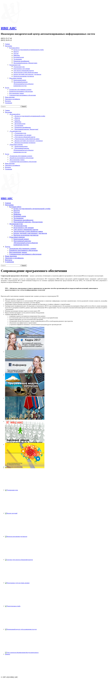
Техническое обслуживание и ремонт (20, 89)
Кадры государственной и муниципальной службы (29, 49)
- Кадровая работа (14, 114)
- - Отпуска (17, 120)
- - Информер (17, 121)
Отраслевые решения (15, 78)
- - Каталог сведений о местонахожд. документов (28, 140)
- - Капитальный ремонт (21, 146)
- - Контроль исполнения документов (24, 142)
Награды (16, 51)
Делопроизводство (14, 65)
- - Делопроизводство (20, 133)
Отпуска (16, 53)
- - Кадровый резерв (19, 123)
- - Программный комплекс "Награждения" (26, 129)
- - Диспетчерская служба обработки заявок (26, 139)
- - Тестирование (18, 125)
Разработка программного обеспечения (21, 91)
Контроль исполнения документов (24, 76)
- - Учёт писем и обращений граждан (24, 137)
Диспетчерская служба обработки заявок (26, 72)
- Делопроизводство (15, 131)
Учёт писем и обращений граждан (24, 70)
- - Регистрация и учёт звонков (22, 135)
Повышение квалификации (21, 61)
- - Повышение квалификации (22, 127)
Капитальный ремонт (20, 80)
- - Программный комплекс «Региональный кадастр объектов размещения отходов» (23, 150)
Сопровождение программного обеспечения (22, 95)
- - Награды (17, 118)
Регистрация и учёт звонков (22, 68)
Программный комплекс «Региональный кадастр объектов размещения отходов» (23, 83)
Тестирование (18, 59)
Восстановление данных (16, 93)
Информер (17, 55)
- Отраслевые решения (16, 144)
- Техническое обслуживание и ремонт (20, 156)
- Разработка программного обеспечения (21, 158)
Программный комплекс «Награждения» (25, 63)
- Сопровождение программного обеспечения (22, 161)
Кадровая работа (14, 48)
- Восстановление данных (17, 159)
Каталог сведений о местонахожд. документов (27, 74)
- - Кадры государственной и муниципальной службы (29, 116)
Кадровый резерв (19, 57)
